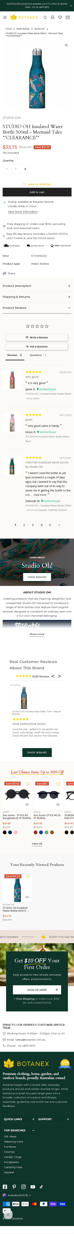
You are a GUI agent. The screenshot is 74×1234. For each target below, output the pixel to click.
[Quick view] (27, 804)
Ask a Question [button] (39, 346)
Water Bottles (23, 29)
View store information (23, 211)
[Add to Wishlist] (27, 783)
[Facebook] (4, 1186)
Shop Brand (37, 752)
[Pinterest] (14, 1186)
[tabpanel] (37, 286)
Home (9, 29)
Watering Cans (13, 1141)
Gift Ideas (10, 1136)
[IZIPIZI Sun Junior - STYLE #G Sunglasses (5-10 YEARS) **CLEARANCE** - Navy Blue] (10, 832)
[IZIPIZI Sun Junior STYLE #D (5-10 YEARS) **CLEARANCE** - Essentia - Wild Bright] (52, 832)
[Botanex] (24, 17)
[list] (37, 74)
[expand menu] (5, 17)
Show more (37, 634)
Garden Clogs (12, 1156)
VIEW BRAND (37, 577)
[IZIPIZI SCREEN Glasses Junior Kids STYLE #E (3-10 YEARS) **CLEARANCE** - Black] (67, 832)
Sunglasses (11, 1162)
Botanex (17, 1218)
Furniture (10, 1146)
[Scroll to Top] (67, 1214)
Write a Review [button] (39, 337)
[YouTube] (32, 1186)
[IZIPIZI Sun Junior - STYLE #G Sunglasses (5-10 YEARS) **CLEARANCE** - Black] (5, 832)
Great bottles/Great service (29, 724)
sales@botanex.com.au (30, 1039)
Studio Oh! (39, 29)
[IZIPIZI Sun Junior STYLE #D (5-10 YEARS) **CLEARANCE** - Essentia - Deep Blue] (41, 832)
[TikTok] (42, 1187)
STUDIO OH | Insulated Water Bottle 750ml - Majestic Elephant (36, 712)
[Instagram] (23, 1186)
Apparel (9, 1172)
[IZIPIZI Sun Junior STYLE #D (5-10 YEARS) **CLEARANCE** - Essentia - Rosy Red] (36, 832)
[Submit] (56, 989)
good (28, 419)
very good (32, 376)
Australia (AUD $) (18, 1195)
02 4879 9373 (26, 1045)
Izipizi (6, 812)
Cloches (9, 1151)
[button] (68, 17)
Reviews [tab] (12, 355)
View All (37, 843)
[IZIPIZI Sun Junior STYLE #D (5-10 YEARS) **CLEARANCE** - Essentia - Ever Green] (46, 832)
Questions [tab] (36, 355)
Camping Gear (13, 1167)
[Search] (45, 17)
